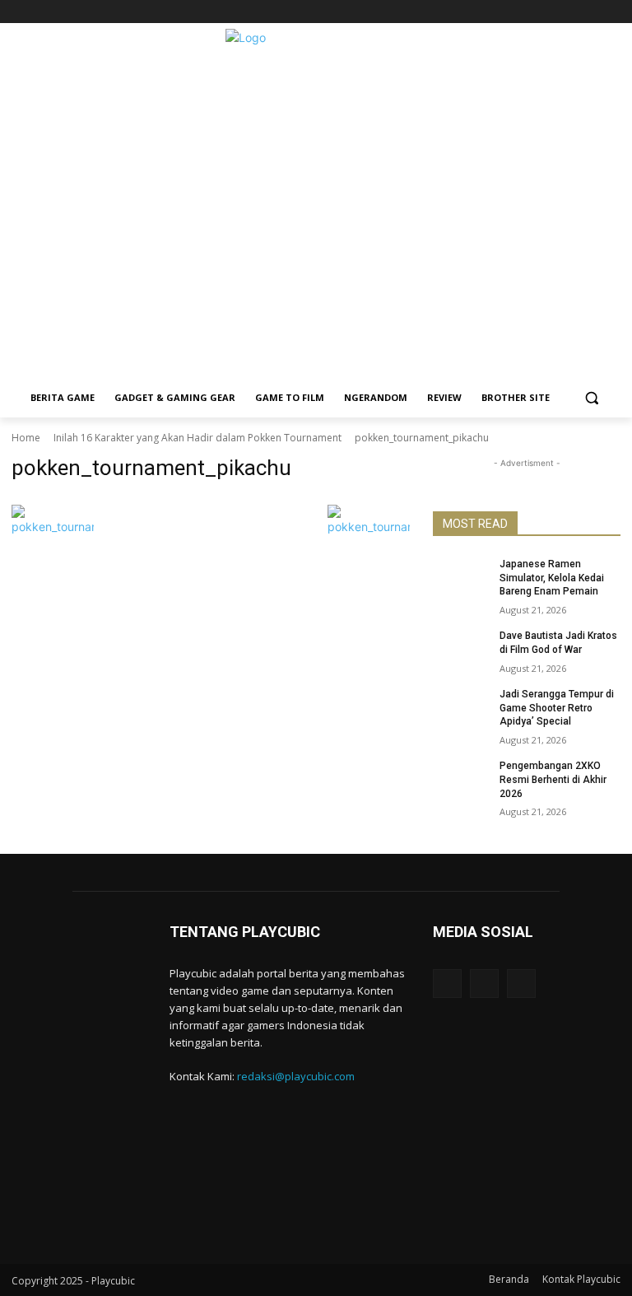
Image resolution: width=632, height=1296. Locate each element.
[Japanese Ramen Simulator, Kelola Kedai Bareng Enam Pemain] (461, 577)
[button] (592, 398)
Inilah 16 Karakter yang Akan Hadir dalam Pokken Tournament (197, 438)
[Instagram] (588, 11)
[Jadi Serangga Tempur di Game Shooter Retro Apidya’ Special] (461, 707)
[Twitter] (611, 11)
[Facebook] (565, 11)
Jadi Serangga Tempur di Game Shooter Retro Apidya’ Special (557, 708)
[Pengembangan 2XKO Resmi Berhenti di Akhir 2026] (461, 779)
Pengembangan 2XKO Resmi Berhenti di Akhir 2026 (553, 780)
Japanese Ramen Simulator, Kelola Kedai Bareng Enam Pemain (552, 578)
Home (26, 438)
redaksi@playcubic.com (296, 1076)
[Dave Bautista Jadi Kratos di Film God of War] (461, 649)
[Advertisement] (316, 262)
